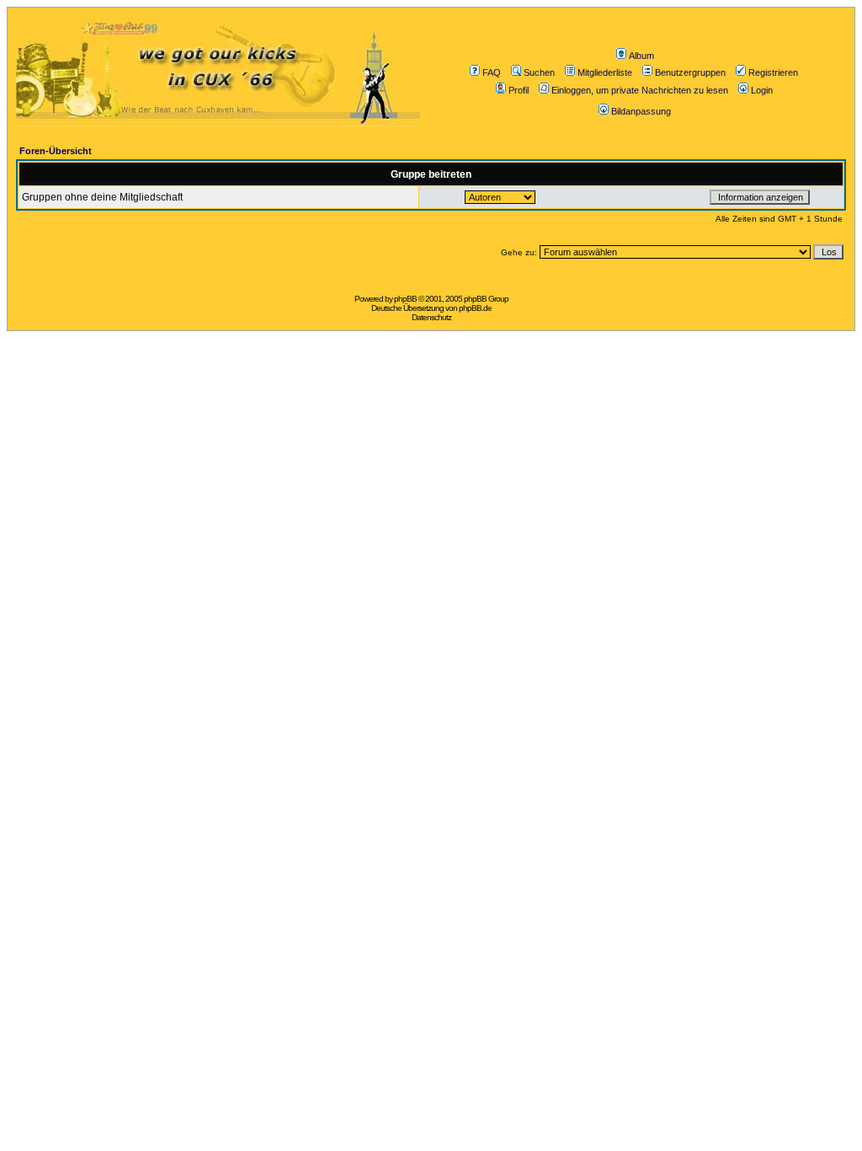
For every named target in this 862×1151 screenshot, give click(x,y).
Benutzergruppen (690, 72)
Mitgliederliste (604, 72)
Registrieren (773, 72)
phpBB (405, 298)
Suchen (539, 72)
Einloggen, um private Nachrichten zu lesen (639, 90)
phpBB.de (475, 308)
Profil (518, 90)
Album (641, 56)
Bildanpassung (641, 111)
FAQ (491, 72)
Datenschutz (431, 317)
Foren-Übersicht (55, 151)
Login (762, 90)
